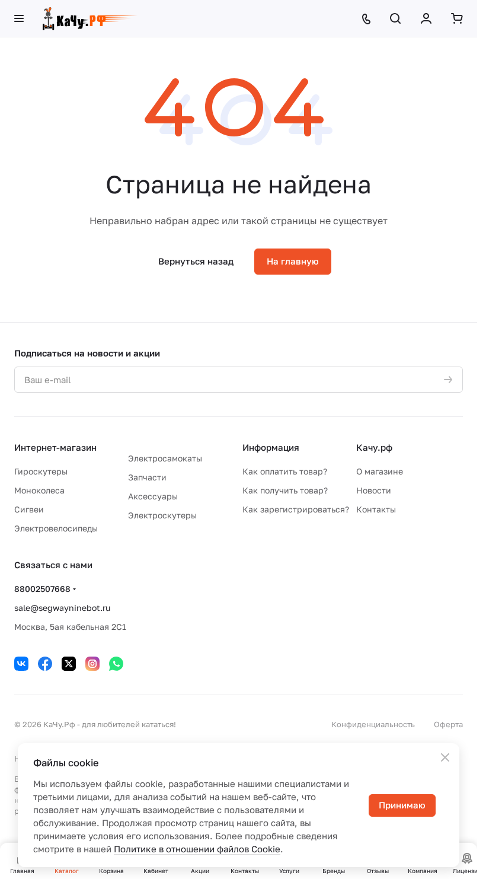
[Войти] (426, 18)
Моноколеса (39, 490)
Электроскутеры (162, 515)
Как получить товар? (285, 490)
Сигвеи (29, 509)
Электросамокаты (165, 458)
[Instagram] (92, 664)
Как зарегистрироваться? (295, 509)
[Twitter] (69, 664)
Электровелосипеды (56, 528)
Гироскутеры (41, 471)
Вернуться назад (196, 261)
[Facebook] (45, 664)
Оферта (448, 724)
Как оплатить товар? (284, 471)
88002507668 (42, 589)
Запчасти (147, 477)
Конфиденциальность (373, 724)
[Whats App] (116, 664)
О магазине (379, 471)
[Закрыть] (445, 757)
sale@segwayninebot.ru (62, 608)
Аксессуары (153, 496)
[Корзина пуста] (457, 18)
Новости (373, 490)
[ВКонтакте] (21, 664)
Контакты (376, 509)
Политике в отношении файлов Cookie (197, 848)
